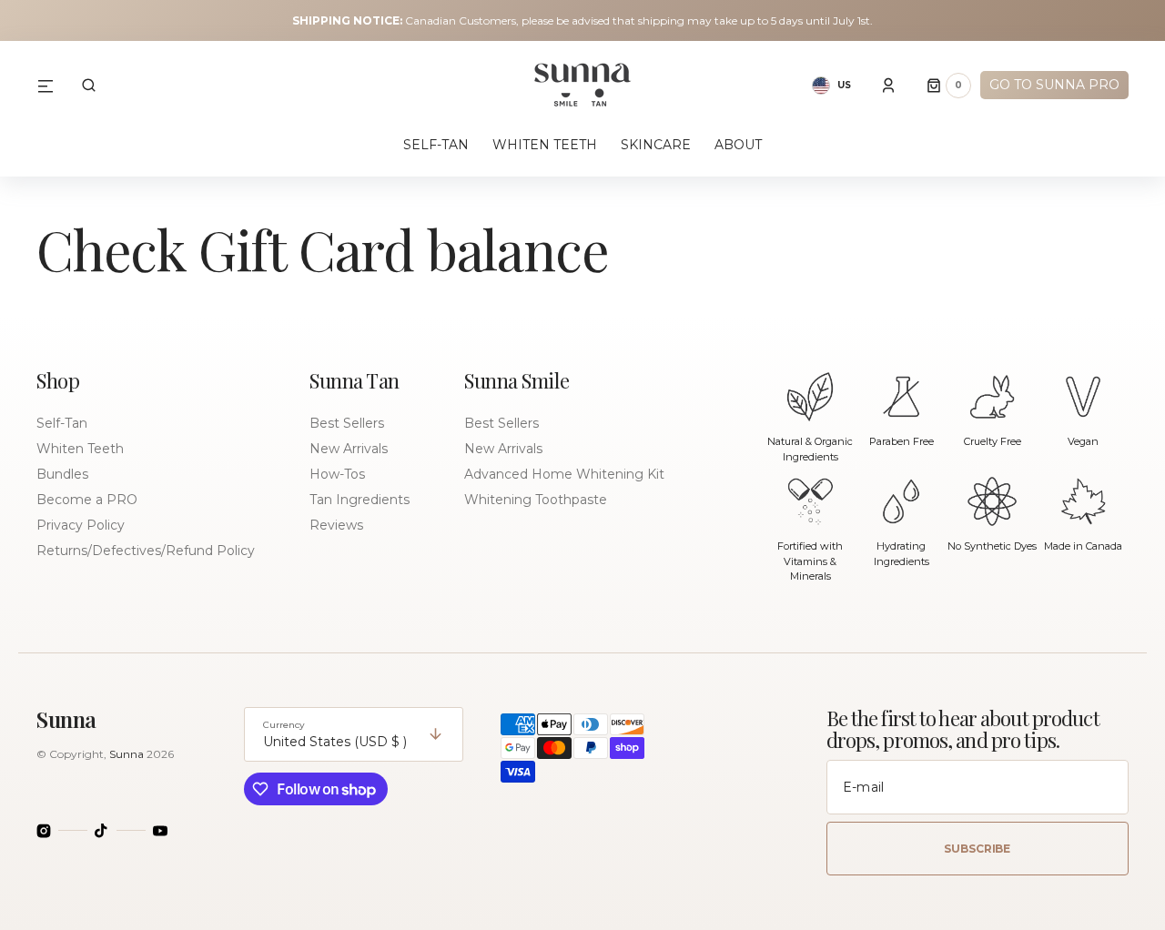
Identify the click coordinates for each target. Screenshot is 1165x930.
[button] (89, 86)
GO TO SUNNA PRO (1054, 84)
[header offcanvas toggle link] (52, 85)
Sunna (126, 754)
